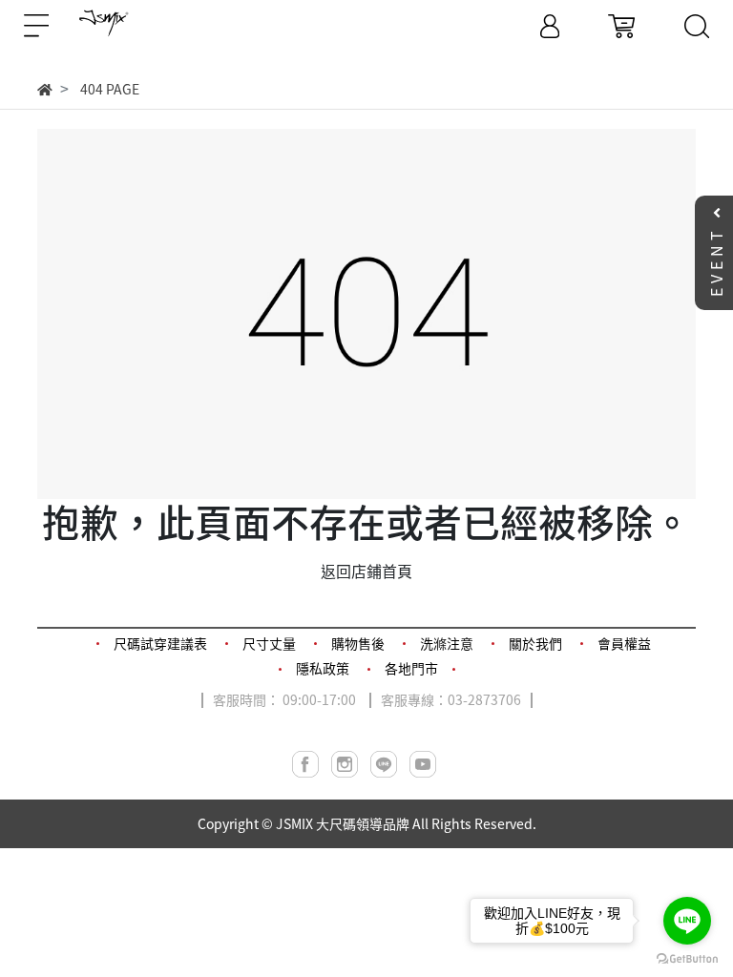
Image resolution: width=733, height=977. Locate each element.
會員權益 (624, 643)
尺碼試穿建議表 (160, 643)
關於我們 (535, 643)
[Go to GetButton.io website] (687, 957)
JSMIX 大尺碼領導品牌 (342, 823)
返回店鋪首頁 (366, 570)
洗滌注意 (446, 643)
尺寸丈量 (269, 643)
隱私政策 (322, 667)
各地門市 (411, 667)
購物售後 (358, 643)
